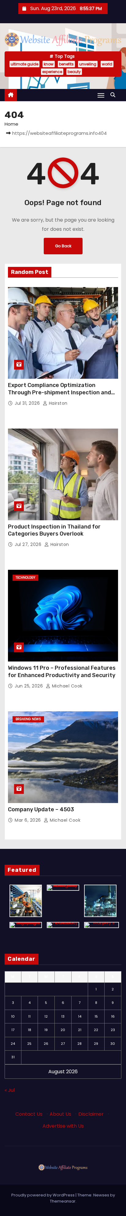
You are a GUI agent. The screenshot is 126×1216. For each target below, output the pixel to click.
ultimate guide (24, 64)
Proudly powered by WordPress (43, 1195)
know (49, 64)
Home (11, 124)
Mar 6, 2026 (28, 820)
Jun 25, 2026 (29, 686)
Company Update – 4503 (41, 809)
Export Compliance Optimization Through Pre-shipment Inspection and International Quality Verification (59, 392)
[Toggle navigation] (100, 95)
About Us (60, 1114)
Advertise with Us (63, 1125)
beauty (74, 71)
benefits (66, 64)
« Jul (10, 1090)
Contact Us (29, 1114)
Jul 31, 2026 (28, 403)
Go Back (63, 246)
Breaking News (28, 719)
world (107, 64)
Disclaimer (91, 1114)
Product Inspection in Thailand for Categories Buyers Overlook (54, 530)
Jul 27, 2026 (29, 544)
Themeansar (63, 1201)
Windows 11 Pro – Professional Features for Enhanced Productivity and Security (62, 672)
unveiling (87, 64)
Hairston (57, 403)
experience (52, 71)
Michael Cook (66, 686)
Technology (25, 577)
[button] (114, 94)
